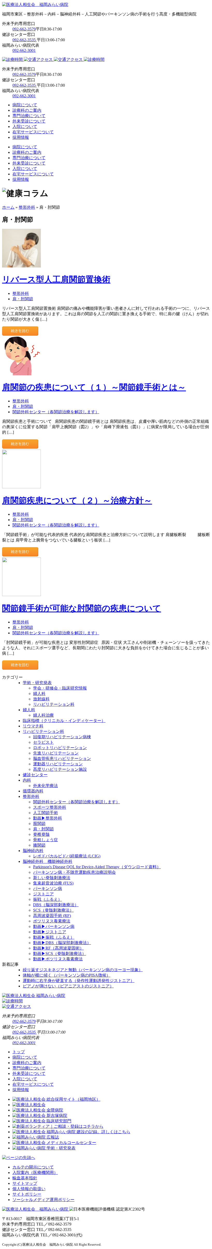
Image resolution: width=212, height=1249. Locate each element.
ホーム (8, 207)
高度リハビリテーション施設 (60, 769)
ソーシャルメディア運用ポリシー (43, 1199)
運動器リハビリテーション (58, 764)
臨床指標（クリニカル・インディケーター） (64, 720)
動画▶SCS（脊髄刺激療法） (59, 953)
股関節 (39, 823)
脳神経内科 (33, 850)
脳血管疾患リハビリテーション (62, 758)
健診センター (35, 775)
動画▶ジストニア (49, 932)
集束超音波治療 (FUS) (53, 883)
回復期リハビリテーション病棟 (62, 737)
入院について (24, 126)
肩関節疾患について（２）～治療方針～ (77, 500)
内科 (27, 780)
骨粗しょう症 (45, 840)
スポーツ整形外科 (49, 807)
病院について (24, 105)
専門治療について (29, 115)
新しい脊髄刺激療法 (51, 877)
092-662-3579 (24, 29)
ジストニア (43, 894)
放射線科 (41, 699)
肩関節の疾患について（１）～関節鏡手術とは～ (94, 387)
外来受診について (29, 121)
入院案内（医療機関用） (35, 1172)
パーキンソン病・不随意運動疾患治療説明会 (74, 872)
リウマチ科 (33, 726)
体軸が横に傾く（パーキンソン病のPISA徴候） (66, 975)
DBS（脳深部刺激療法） (56, 905)
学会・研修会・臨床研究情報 (60, 688)
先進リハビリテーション (56, 753)
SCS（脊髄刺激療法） (53, 910)
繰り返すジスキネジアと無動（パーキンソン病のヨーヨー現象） (83, 970)
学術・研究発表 (37, 682)
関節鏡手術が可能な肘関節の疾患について (81, 608)
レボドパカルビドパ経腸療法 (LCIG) (66, 856)
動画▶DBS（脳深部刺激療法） (62, 942)
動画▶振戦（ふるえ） (53, 937)
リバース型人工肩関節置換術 (56, 279)
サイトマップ (24, 1183)
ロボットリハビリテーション (60, 747)
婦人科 (39, 693)
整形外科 (27, 207)
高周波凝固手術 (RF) (52, 915)
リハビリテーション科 (53, 704)
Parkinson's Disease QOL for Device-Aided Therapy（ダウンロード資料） (97, 867)
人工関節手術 (45, 812)
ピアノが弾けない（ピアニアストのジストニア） (68, 986)
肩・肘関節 (22, 299)
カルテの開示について (33, 1167)
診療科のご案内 (26, 110)
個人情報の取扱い (29, 1189)
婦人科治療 (43, 715)
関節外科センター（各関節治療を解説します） (55, 412)
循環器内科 (33, 791)
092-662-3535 (24, 40)
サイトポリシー (26, 1194)
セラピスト (43, 742)
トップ (18, 1052)
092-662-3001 (24, 50)
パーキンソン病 (47, 888)
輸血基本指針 (24, 1178)
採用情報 (20, 137)
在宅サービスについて (33, 132)
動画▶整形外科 (47, 818)
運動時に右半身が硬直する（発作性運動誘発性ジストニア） (78, 980)
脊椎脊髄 (41, 834)
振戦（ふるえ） (47, 899)
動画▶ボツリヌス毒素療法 (58, 959)
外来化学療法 (45, 785)
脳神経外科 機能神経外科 (47, 861)
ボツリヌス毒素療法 (51, 921)
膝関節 (39, 845)
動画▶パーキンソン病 (53, 926)
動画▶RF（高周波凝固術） (58, 948)
